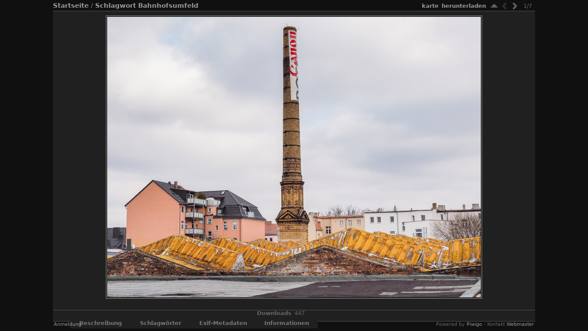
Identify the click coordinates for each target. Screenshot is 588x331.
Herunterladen (464, 6)
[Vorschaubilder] (494, 6)
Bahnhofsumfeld (168, 5)
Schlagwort (115, 5)
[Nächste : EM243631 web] (515, 6)
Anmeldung (67, 324)
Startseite (71, 5)
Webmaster (520, 324)
